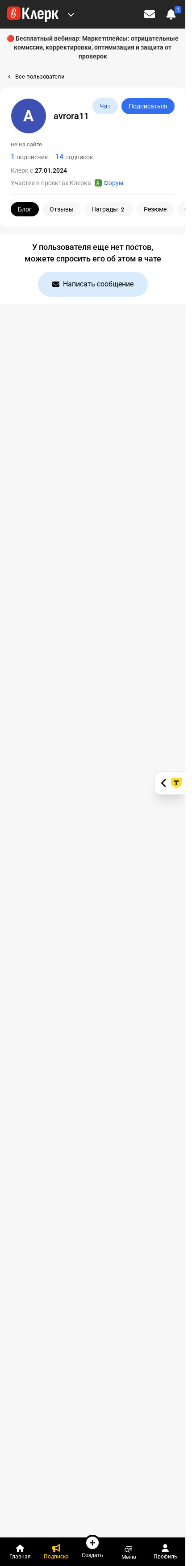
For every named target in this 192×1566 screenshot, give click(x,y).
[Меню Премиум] (71, 14)
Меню (128, 1557)
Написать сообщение (98, 284)
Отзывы (62, 209)
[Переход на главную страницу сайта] (32, 14)
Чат (105, 106)
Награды (108, 209)
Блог (25, 209)
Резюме (155, 209)
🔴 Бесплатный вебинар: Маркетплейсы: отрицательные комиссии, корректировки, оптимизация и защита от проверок (93, 47)
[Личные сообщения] (149, 14)
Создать (92, 1555)
